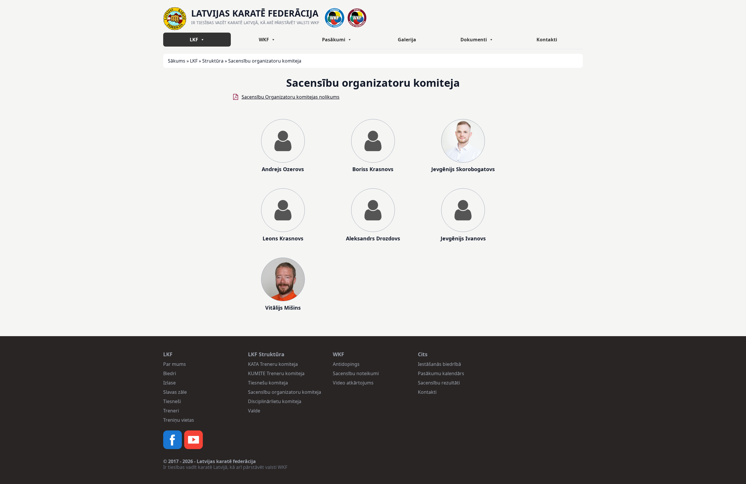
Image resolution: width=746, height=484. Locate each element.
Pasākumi (333, 39)
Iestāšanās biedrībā (439, 364)
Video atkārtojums (353, 383)
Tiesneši (172, 401)
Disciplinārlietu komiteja (274, 401)
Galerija (407, 39)
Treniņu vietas (178, 420)
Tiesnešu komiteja (268, 383)
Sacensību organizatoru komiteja (284, 392)
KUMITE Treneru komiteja (276, 373)
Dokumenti (473, 39)
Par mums (174, 364)
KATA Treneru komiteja (273, 364)
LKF (194, 39)
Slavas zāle (175, 392)
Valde (254, 410)
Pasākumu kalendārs (441, 373)
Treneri (171, 410)
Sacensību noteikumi (356, 373)
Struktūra (213, 61)
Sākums (176, 61)
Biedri (169, 373)
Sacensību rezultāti (439, 383)
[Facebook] (172, 439)
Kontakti (546, 39)
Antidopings (346, 364)
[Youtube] (193, 439)
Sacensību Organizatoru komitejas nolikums (290, 97)
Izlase (169, 383)
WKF (264, 39)
